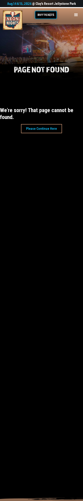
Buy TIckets (46, 15)
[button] (76, 15)
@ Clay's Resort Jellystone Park (41, 4)
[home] (12, 20)
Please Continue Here (41, 128)
